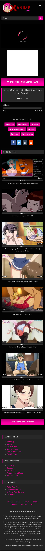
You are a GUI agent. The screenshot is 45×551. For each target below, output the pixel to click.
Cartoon (11, 124)
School (16, 134)
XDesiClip (10, 465)
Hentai (36, 124)
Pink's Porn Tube (13, 487)
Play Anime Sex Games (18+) (24, 82)
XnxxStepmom (12, 449)
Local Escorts (12, 494)
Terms (35, 502)
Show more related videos (22, 422)
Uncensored (29, 134)
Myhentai (10, 444)
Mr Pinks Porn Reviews (15, 492)
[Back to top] (38, 545)
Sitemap (24, 504)
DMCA (9, 502)
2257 (18, 502)
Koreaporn (11, 468)
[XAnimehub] (18, 8)
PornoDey (10, 442)
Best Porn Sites (12, 475)
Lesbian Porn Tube (14, 489)
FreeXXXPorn (12, 454)
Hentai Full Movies (18, 129)
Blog (32, 504)
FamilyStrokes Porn (14, 452)
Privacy (26, 502)
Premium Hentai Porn (15, 473)
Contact (14, 504)
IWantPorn (10, 470)
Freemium (23, 124)
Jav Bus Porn (12, 447)
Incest (33, 129)
